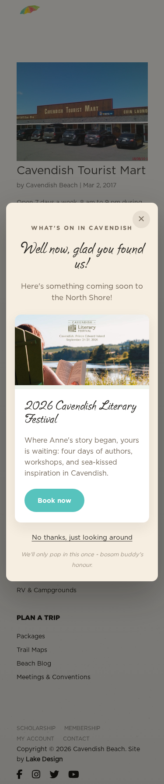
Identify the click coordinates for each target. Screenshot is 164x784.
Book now (54, 500)
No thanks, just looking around (82, 537)
